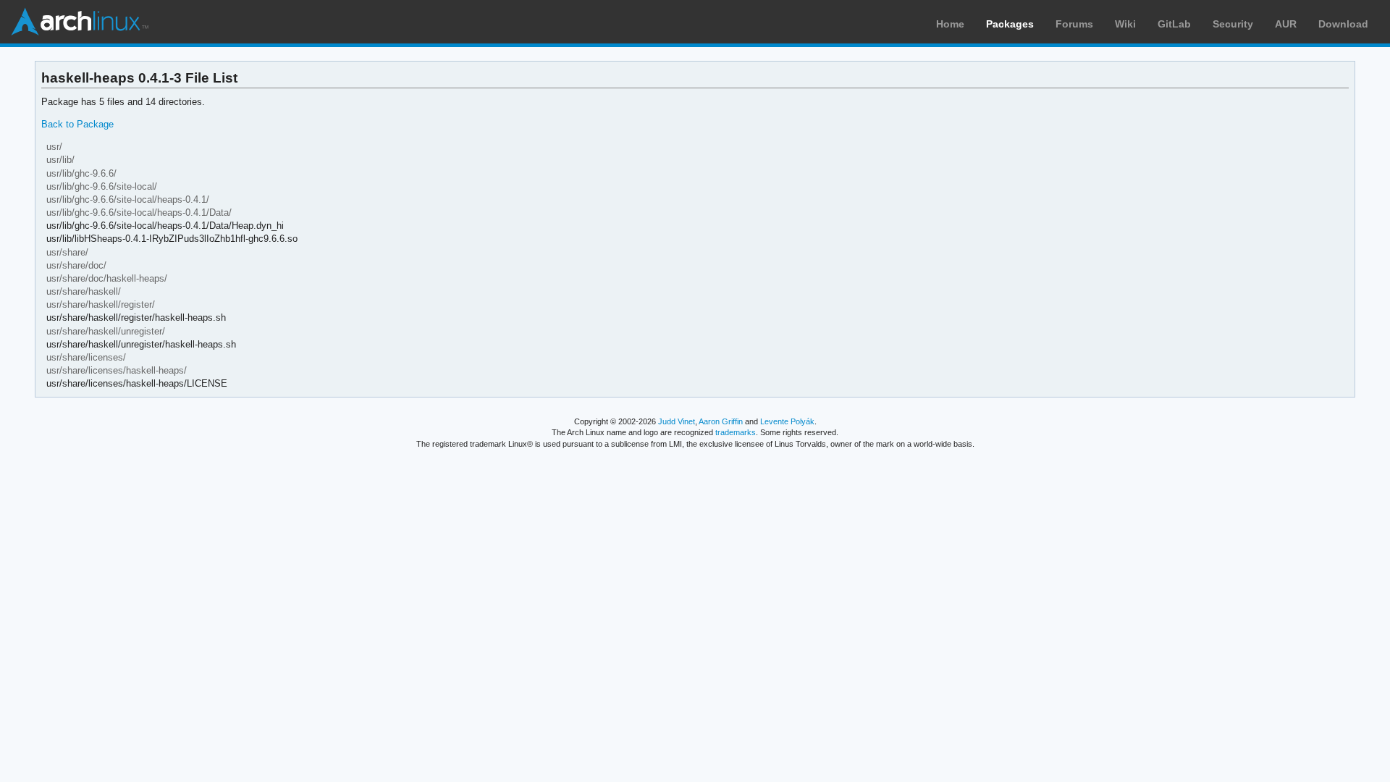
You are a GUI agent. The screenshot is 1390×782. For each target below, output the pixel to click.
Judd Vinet (676, 421)
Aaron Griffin (721, 421)
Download (1343, 24)
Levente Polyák (787, 421)
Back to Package (77, 124)
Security (1233, 24)
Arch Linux (79, 21)
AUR (1286, 24)
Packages (1010, 24)
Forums (1074, 24)
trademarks (735, 432)
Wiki (1125, 24)
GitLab (1174, 24)
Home (950, 24)
